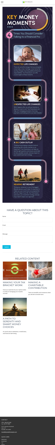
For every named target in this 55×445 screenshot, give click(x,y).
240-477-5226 (8, 422)
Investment (4, 441)
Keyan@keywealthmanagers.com (9, 432)
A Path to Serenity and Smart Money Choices (12, 322)
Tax (2, 443)
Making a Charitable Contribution (37, 285)
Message (5, 234)
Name (4, 216)
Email (4, 225)
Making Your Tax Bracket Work (14, 284)
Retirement (4, 439)
